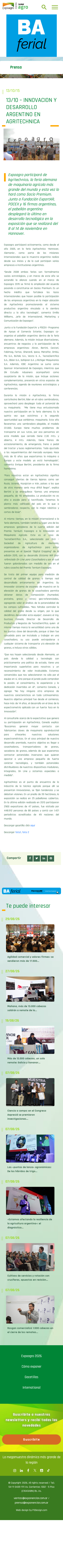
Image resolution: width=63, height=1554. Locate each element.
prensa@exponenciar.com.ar (31, 1503)
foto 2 (25, 832)
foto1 (18, 832)
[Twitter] (34, 1470)
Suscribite (31, 1439)
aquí (32, 825)
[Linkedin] (21, 1470)
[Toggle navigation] (54, 7)
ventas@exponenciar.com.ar (31, 1498)
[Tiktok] (48, 1470)
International (31, 1387)
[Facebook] (14, 1470)
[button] (30, 858)
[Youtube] (41, 1470)
